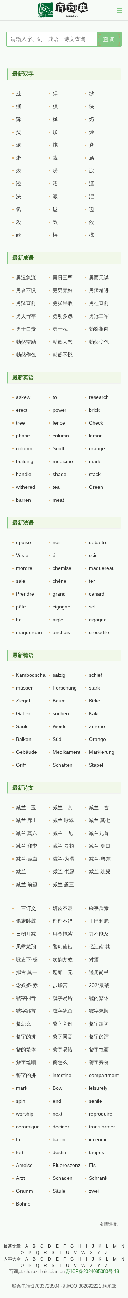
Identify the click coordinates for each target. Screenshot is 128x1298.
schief (95, 675)
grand (59, 594)
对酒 (94, 959)
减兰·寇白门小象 (27, 860)
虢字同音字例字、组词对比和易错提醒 (26, 999)
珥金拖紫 (63, 934)
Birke (94, 700)
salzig (59, 675)
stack (95, 474)
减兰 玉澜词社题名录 (26, 809)
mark (94, 461)
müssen (25, 688)
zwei (94, 1191)
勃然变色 (99, 342)
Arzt (20, 1178)
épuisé (23, 542)
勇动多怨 (63, 316)
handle (23, 474)
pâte (21, 607)
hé (19, 619)
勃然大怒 (63, 342)
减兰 (21, 871)
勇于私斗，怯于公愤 (63, 330)
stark (94, 688)
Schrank (98, 1178)
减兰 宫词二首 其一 (99, 809)
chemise (62, 568)
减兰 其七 (99, 820)
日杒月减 (26, 934)
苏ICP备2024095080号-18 (92, 1271)
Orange (97, 739)
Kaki (93, 713)
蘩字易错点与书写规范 (63, 1051)
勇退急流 (26, 277)
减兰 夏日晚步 (99, 847)
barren (23, 500)
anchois (61, 632)
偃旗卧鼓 (26, 921)
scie (93, 555)
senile (95, 1101)
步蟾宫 (60, 985)
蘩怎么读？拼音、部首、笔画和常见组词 (26, 1025)
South (59, 448)
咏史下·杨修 (27, 961)
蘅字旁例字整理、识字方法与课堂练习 (99, 1064)
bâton (59, 1139)
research (99, 397)
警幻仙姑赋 (63, 948)
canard (97, 594)
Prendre (25, 594)
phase (23, 435)
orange (97, 448)
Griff (21, 765)
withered (25, 487)
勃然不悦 (63, 354)
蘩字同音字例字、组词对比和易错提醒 (63, 1038)
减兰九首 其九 (99, 835)
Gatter (23, 713)
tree (20, 423)
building (24, 461)
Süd (57, 739)
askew (23, 397)
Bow (57, 1088)
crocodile (99, 632)
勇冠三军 (99, 316)
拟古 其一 (26, 972)
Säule (22, 726)
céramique (28, 1126)
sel (92, 607)
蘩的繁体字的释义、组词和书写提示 (26, 1051)
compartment (104, 1075)
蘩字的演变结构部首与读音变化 (99, 1038)
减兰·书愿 (63, 871)
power (59, 410)
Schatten (63, 765)
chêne (59, 581)
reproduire (100, 1114)
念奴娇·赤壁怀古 (27, 987)
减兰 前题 (26, 884)
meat (58, 500)
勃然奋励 (26, 342)
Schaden (63, 1178)
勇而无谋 (99, 277)
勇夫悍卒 (26, 316)
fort (19, 1152)
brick (94, 410)
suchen (61, 713)
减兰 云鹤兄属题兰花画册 (63, 847)
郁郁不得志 (63, 922)
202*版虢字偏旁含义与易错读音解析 (99, 987)
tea (56, 487)
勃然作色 (26, 354)
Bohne (23, 1204)
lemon (96, 435)
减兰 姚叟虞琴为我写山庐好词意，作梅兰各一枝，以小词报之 (99, 873)
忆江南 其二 (99, 948)
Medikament (66, 752)
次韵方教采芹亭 (63, 961)
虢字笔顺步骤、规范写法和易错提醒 (99, 1012)
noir (57, 542)
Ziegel (23, 700)
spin (20, 1101)
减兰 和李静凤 (26, 847)
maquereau (102, 568)
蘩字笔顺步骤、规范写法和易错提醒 (26, 1064)
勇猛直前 (26, 303)
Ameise (24, 1165)
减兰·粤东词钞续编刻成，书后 (100, 860)
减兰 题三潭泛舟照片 (63, 886)
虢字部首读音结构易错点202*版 (26, 1012)
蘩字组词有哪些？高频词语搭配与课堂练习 (99, 1025)
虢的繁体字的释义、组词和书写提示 (99, 999)
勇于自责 (26, 329)
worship (24, 1114)
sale (20, 581)
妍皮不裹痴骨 (63, 909)
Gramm (24, 1191)
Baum (59, 700)
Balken (23, 739)
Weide (60, 726)
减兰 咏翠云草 (63, 822)
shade (59, 474)
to (55, 397)
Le (19, 1139)
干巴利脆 (99, 921)
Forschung (65, 688)
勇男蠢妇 (63, 290)
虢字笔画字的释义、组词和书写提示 (63, 1012)
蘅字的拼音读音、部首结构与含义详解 (26, 1077)
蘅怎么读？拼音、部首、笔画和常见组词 (63, 1064)
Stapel (96, 765)
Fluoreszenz (66, 1165)
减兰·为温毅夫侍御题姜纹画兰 (63, 860)
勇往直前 (99, 303)
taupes (96, 1152)
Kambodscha (31, 675)
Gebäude (26, 752)
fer (92, 581)
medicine (63, 461)
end (57, 1101)
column (61, 435)
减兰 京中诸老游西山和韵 (63, 809)
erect (21, 410)
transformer (102, 1126)
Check (96, 423)
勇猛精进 (99, 290)
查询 (109, 39)
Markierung (101, 752)
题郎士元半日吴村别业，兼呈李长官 (63, 974)
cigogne (61, 607)
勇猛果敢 (63, 303)
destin (59, 1152)
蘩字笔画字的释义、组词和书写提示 (99, 1051)
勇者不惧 (26, 290)
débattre (98, 542)
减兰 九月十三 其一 (63, 835)
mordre (24, 568)
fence (59, 423)
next (57, 1114)
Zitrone (97, 726)
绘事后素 (99, 908)
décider (61, 1126)
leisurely (98, 1088)
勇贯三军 (63, 277)
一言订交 (26, 908)
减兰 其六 (26, 833)
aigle (58, 619)
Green (96, 487)
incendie (98, 1139)
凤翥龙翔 (26, 946)
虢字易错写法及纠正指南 (63, 999)
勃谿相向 (99, 329)
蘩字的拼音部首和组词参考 (26, 1038)
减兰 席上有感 (26, 822)
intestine (62, 1075)
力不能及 (99, 934)
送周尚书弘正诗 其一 (99, 974)
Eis (92, 1165)
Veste (22, 555)
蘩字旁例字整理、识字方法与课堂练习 (63, 1025)
